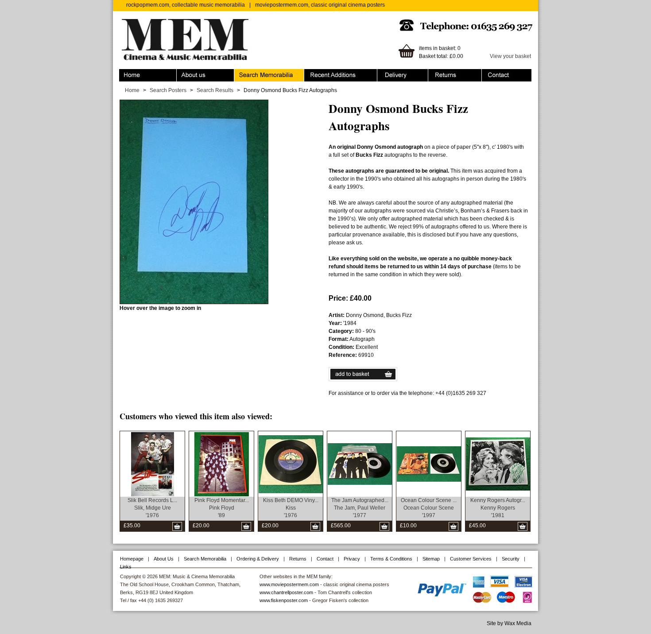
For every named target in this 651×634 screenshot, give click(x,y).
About (184, 73)
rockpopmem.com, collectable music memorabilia (185, 5)
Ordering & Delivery (401, 73)
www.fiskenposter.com (284, 600)
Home (126, 73)
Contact (491, 73)
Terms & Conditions (391, 558)
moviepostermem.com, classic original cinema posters (320, 5)
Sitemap (431, 558)
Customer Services (471, 558)
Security (510, 558)
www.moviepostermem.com (289, 584)
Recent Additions (324, 73)
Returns (437, 73)
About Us (164, 558)
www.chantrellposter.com (286, 592)
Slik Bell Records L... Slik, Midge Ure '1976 (152, 507)
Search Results (215, 90)
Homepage (131, 558)
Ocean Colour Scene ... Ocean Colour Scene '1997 (429, 507)
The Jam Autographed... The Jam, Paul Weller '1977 (359, 507)
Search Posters (168, 90)
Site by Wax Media (509, 623)
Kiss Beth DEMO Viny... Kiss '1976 (290, 507)
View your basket (510, 56)
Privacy (352, 558)
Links (126, 566)
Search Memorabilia (258, 73)
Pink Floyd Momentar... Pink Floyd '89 (221, 507)
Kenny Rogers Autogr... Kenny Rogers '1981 (497, 507)
